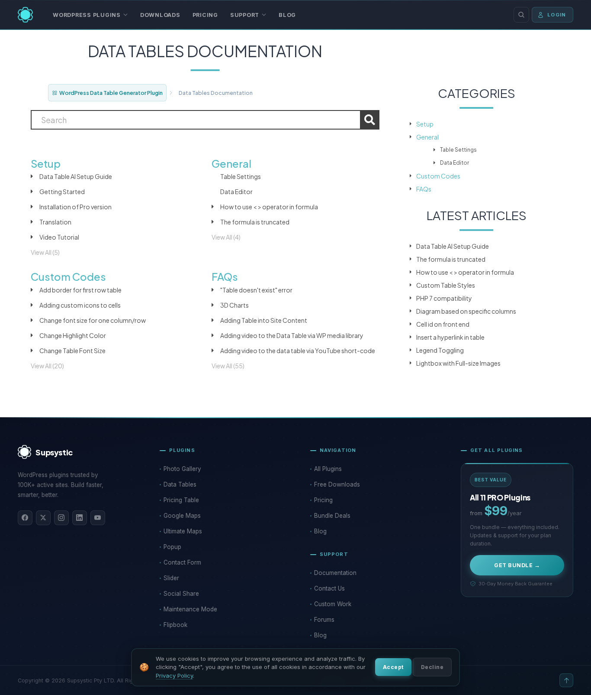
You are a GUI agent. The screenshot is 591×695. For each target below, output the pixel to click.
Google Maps (182, 515)
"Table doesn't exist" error (256, 290)
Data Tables (180, 484)
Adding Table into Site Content (263, 320)
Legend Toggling (440, 350)
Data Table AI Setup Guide (75, 176)
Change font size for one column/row (92, 320)
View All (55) (228, 366)
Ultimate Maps (183, 531)
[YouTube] (97, 517)
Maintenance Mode (190, 609)
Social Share (181, 593)
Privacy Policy (174, 675)
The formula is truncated (254, 222)
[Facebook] (25, 517)
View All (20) (47, 366)
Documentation (335, 572)
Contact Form (182, 562)
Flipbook (175, 624)
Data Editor (236, 191)
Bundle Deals (332, 515)
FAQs (423, 189)
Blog (287, 15)
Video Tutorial (59, 237)
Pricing (205, 15)
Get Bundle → (517, 565)
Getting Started (62, 191)
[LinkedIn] (79, 517)
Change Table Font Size (72, 350)
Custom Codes (438, 176)
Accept (393, 667)
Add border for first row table (80, 290)
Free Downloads (337, 484)
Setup (425, 124)
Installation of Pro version (75, 207)
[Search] (521, 15)
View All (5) (45, 252)
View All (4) (226, 237)
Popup (172, 546)
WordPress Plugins (87, 15)
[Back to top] (566, 680)
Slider (171, 578)
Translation (55, 222)
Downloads (160, 15)
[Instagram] (61, 517)
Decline (432, 667)
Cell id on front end (442, 324)
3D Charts (234, 305)
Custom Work (332, 604)
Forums (324, 619)
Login (556, 15)
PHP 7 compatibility (444, 298)
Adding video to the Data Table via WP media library (291, 335)
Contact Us (329, 588)
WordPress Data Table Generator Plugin (111, 92)
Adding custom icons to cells (80, 305)
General (427, 137)
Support (244, 15)
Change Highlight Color (72, 335)
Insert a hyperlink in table (450, 337)
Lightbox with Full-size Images (458, 363)
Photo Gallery (182, 468)
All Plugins (328, 468)
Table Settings (240, 176)
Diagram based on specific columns (466, 311)
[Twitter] (43, 517)
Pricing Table (181, 500)
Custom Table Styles (445, 285)
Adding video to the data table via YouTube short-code (297, 350)
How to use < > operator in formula (269, 207)
